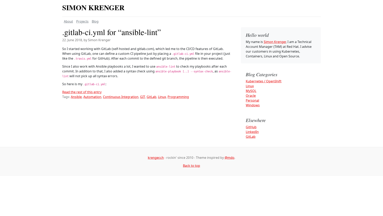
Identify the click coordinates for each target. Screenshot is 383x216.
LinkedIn (252, 132)
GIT (142, 97)
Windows (253, 105)
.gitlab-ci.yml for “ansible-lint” (111, 32)
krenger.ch (156, 157)
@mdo (229, 157)
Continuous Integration (120, 97)
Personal (252, 100)
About (68, 21)
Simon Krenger (93, 7)
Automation (92, 97)
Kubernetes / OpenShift (263, 81)
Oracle (251, 95)
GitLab (151, 97)
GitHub (251, 127)
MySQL (251, 91)
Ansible (76, 97)
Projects (82, 21)
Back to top (191, 165)
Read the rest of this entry (82, 92)
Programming (178, 97)
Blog (95, 21)
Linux (162, 97)
